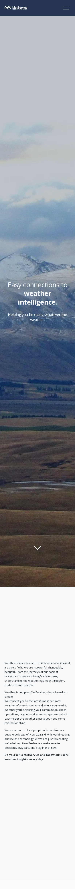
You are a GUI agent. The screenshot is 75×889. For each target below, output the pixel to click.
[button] (37, 788)
